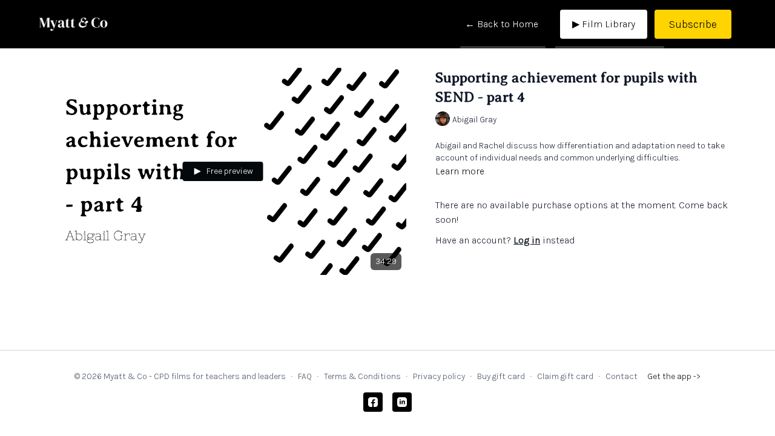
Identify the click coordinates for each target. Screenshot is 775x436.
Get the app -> (674, 376)
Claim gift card (565, 376)
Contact (621, 376)
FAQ (305, 376)
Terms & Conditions (362, 376)
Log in (526, 240)
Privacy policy (439, 376)
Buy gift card (501, 376)
